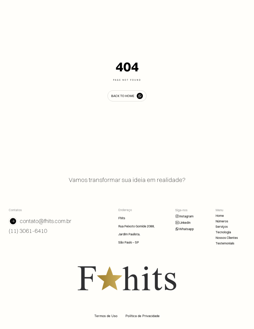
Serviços (222, 226)
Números (222, 221)
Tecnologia (223, 232)
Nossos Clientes (227, 238)
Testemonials (225, 243)
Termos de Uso (105, 316)
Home (220, 215)
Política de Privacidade (142, 316)
